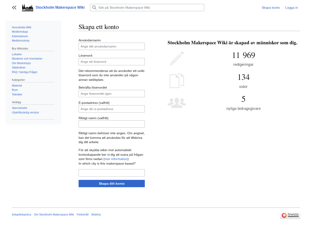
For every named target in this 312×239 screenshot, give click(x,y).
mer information (116, 159)
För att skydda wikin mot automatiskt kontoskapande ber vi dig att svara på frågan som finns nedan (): (111, 154)
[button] (14, 7)
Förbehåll (83, 214)
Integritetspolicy (21, 214)
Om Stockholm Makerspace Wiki (54, 214)
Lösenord (85, 55)
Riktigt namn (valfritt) (93, 118)
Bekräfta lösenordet (93, 87)
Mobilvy (96, 214)
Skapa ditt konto (112, 183)
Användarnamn (90, 40)
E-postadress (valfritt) (94, 103)
